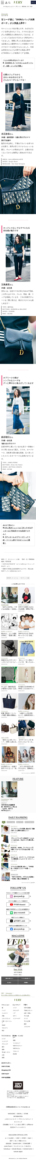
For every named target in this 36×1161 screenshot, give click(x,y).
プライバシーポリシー (24, 1119)
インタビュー (16, 1043)
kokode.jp (7, 1149)
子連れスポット (28, 1010)
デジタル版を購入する (25, 978)
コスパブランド (6, 1018)
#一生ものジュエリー (9, 6)
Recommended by (26, 773)
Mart (29, 1138)
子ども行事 (27, 1021)
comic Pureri (8, 1146)
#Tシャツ (18, 6)
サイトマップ (18, 1122)
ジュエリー (5, 1013)
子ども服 (26, 1016)
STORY (24, 1138)
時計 (3, 1030)
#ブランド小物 (25, 578)
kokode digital (18, 1151)
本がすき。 (29, 1146)
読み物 (15, 1054)
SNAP (3, 1025)
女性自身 (8, 1143)
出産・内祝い (27, 1013)
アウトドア (5, 1044)
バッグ (4, 1010)
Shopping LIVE (6, 1070)
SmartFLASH (17, 1143)
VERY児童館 (27, 1007)
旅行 (3, 1047)
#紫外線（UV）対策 (27, 6)
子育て (26, 1005)
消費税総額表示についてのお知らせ (18, 1107)
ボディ (15, 1016)
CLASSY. (11, 1138)
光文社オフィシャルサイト (18, 1127)
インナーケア (16, 1018)
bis (15, 1140)
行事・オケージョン (7, 1021)
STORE (26, 1113)
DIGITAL (19, 1113)
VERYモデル (16, 1048)
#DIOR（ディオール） (13, 578)
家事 (3, 1049)
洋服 (3, 1016)
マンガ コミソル (18, 1146)
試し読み (9, 982)
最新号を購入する (9, 978)
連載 (14, 1040)
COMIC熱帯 (26, 1143)
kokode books (27, 1149)
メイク (15, 1007)
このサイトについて (10, 1119)
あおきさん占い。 (7, 1063)
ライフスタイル (6, 1035)
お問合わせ (30, 1124)
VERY (18, 1138)
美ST (11, 1140)
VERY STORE (6, 1066)
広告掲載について (8, 1124)
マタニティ (5, 1028)
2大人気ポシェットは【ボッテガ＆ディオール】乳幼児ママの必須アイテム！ (18, 531)
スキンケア (16, 1010)
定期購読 (26, 982)
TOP (2, 993)
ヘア (14, 1013)
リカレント (16, 1051)
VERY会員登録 (6, 1077)
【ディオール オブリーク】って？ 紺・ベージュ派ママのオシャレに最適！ (16, 540)
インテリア (5, 1041)
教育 (25, 1024)
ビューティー (16, 1005)
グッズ (26, 1018)
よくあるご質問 (19, 1124)
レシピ (4, 1038)
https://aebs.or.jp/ (21, 1097)
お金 (3, 1055)
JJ (5, 1138)
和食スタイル (22, 1140)
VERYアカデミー (17, 1045)
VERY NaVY (5, 1074)
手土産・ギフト (6, 1052)
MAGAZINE (11, 1113)
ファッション (4, 13)
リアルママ (27, 1026)
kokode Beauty (16, 1149)
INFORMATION (18, 1116)
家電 (3, 1057)
